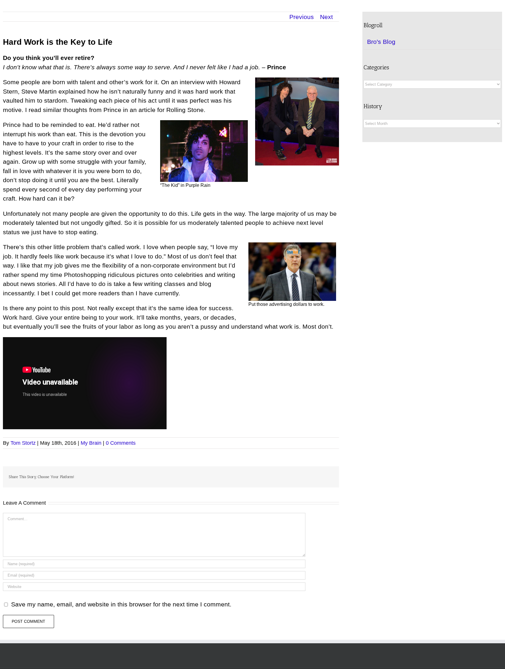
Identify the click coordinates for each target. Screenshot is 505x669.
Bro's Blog (381, 41)
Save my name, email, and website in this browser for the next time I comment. (121, 604)
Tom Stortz (23, 443)
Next (326, 16)
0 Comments (121, 443)
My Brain (91, 443)
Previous (301, 16)
